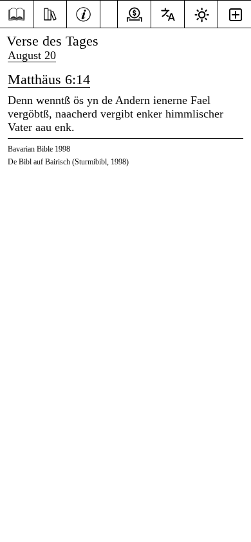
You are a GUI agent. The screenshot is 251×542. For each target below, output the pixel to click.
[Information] (83, 13)
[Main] (16, 14)
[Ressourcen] (49, 13)
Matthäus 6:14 (49, 79)
